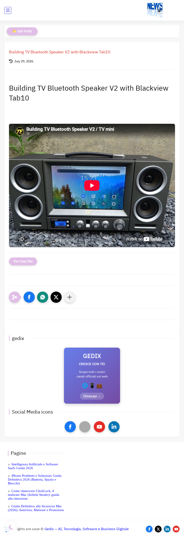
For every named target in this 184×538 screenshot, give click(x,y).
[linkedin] (114, 426)
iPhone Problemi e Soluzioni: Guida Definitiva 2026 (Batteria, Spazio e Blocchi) (34, 479)
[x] (84, 426)
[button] (29, 297)
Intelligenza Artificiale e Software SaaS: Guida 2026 (33, 466)
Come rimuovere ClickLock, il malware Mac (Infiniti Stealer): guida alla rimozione (33, 494)
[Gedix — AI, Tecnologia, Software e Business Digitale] (154, 10)
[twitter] (158, 529)
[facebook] (70, 426)
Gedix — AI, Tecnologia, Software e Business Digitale (86, 529)
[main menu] (7, 10)
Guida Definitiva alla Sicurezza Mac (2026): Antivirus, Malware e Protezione (36, 508)
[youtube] (99, 426)
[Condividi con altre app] (69, 297)
